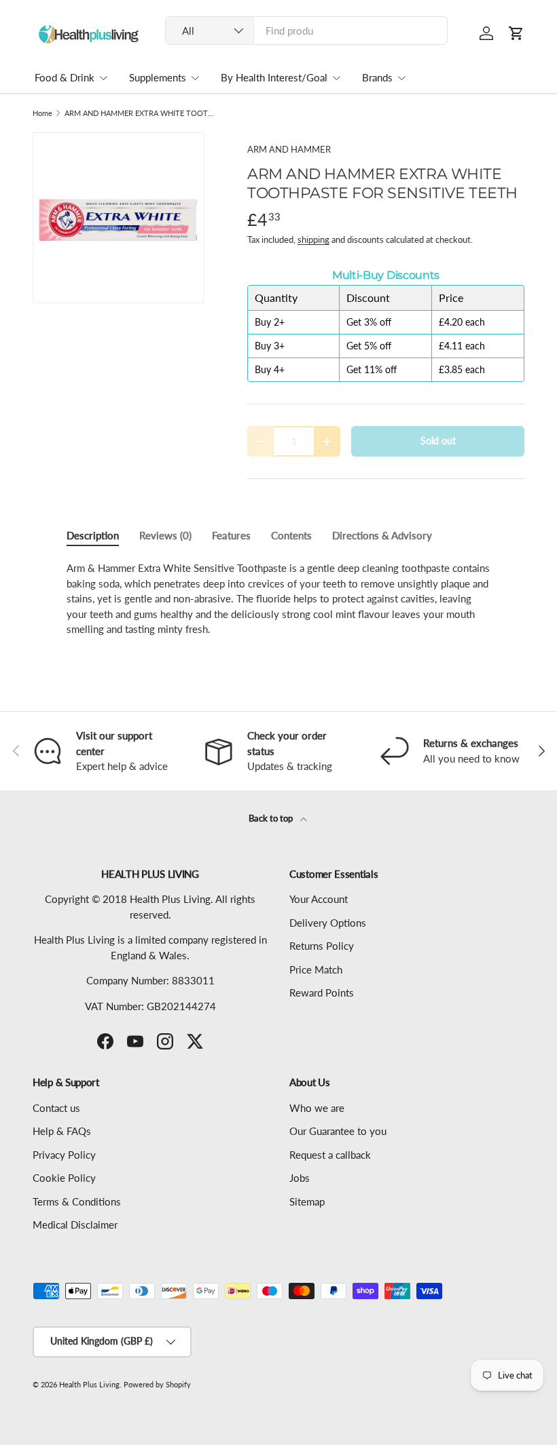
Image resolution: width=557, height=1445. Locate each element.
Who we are (316, 1108)
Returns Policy (321, 946)
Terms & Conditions (77, 1201)
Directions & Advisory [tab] (382, 535)
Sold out (438, 440)
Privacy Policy (64, 1155)
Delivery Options (327, 923)
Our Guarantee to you (338, 1131)
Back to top (272, 818)
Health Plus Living (89, 1384)
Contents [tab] (291, 535)
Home (42, 113)
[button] (516, 33)
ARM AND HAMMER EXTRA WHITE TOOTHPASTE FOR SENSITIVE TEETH (141, 113)
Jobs (299, 1178)
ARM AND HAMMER (289, 149)
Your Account (318, 899)
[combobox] (306, 30)
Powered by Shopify (157, 1384)
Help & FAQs (62, 1131)
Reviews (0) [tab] (165, 535)
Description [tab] (93, 535)
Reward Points (321, 992)
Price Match (315, 969)
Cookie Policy (64, 1178)
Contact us (56, 1108)
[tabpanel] (278, 598)
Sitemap (307, 1201)
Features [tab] (231, 535)
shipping (313, 239)
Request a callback (330, 1155)
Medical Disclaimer (75, 1224)
